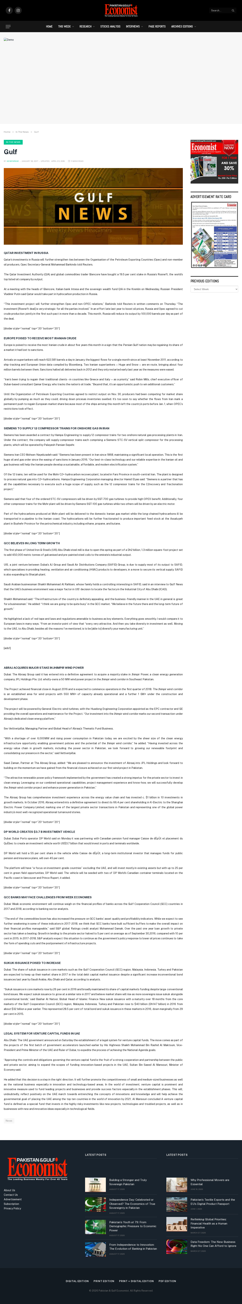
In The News (13, 142)
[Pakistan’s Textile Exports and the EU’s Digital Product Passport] (176, 1204)
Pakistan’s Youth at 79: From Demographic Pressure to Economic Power (132, 1226)
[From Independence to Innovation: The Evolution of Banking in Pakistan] (95, 1249)
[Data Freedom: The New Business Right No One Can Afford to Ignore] (176, 1246)
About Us (9, 1190)
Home (49, 26)
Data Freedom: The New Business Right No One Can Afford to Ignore (213, 1243)
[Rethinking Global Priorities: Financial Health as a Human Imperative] (176, 1224)
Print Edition (104, 1281)
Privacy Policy (12, 1208)
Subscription (11, 1203)
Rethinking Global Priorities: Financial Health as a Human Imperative (209, 1223)
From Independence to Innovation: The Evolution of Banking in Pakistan (133, 1246)
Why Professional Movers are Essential (210, 1182)
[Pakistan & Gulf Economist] (121, 10)
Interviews (133, 26)
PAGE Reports (157, 26)
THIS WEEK (64, 26)
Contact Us (11, 1194)
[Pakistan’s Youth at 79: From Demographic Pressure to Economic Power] (95, 1227)
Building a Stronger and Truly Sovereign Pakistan (128, 1182)
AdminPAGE (13, 161)
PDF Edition (167, 1281)
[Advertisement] (121, 89)
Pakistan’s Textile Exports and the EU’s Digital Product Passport (213, 1201)
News (9, 1120)
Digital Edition (77, 1281)
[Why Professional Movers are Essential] (176, 1185)
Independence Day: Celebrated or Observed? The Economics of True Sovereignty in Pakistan (132, 1203)
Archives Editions (182, 26)
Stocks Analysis (110, 26)
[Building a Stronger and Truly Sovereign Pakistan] (95, 1185)
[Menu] (8, 26)
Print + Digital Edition (136, 1281)
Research (86, 26)
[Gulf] (93, 206)
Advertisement (13, 1199)
